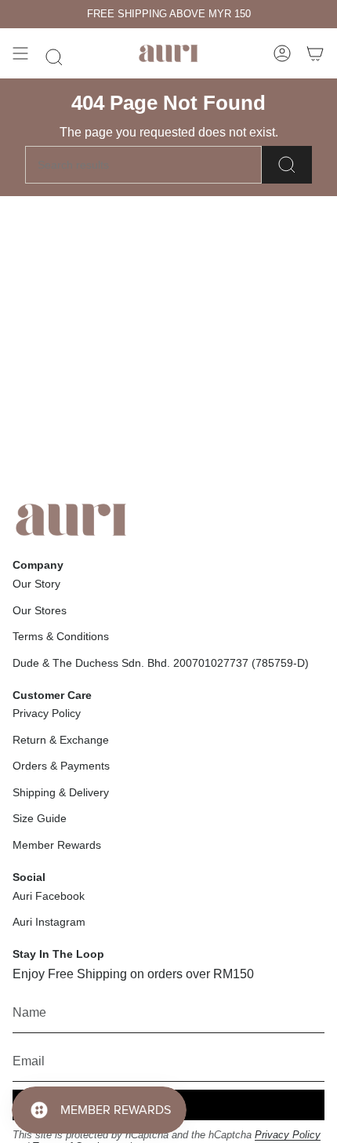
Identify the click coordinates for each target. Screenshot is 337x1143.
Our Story (36, 583)
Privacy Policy (47, 713)
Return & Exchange (61, 739)
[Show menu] (20, 53)
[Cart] (315, 53)
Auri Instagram (49, 921)
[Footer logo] (71, 519)
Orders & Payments (61, 765)
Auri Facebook (49, 896)
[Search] (287, 165)
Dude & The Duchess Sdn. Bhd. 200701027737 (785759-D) (161, 663)
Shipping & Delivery (61, 792)
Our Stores (40, 610)
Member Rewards (57, 845)
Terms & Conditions (61, 636)
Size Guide (40, 818)
